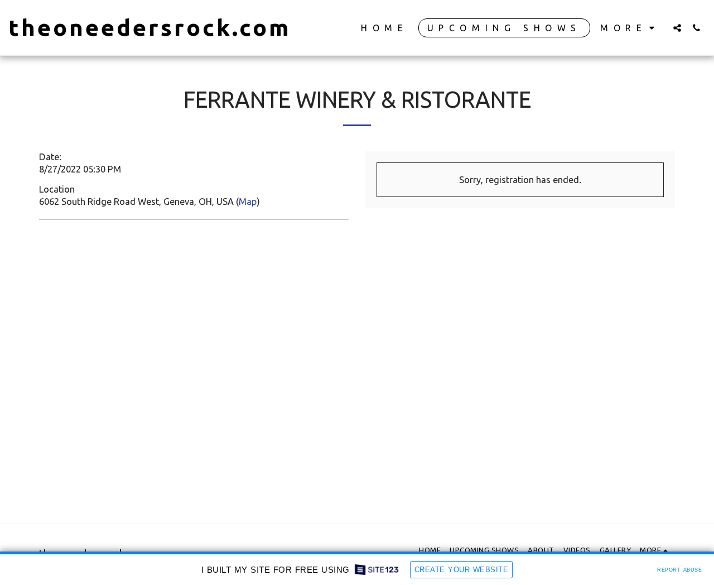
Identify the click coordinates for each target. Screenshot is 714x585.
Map (248, 201)
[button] (677, 27)
